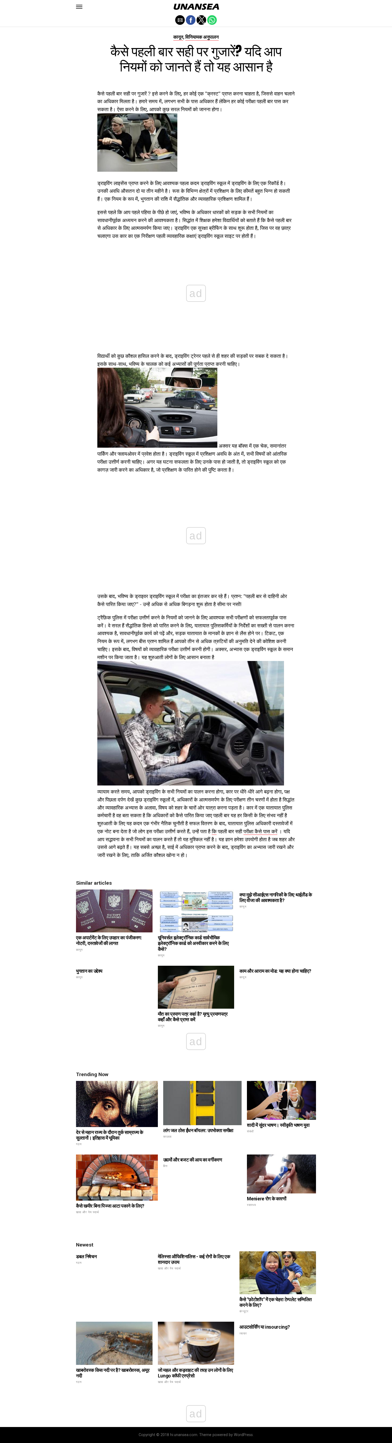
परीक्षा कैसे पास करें (260, 831)
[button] (79, 7)
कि (214, 831)
